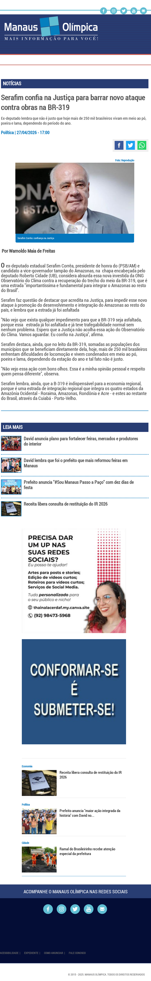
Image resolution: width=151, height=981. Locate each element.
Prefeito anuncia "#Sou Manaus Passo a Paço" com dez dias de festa (79, 484)
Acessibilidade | (10, 953)
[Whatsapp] (141, 145)
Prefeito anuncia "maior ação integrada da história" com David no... (90, 813)
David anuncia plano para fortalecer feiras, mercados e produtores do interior (81, 441)
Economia (27, 766)
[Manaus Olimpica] (51, 28)
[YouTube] (133, 10)
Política (26, 804)
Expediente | (32, 953)
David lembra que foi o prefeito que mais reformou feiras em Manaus (76, 463)
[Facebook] (103, 10)
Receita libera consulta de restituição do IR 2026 (66, 503)
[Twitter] (123, 10)
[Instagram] (113, 10)
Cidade (25, 843)
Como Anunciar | (54, 953)
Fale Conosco (77, 953)
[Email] (143, 10)
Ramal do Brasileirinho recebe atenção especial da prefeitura (87, 851)
